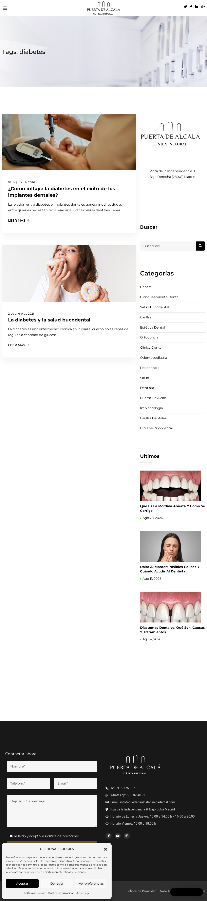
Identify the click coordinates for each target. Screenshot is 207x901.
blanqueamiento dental (159, 297)
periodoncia (149, 368)
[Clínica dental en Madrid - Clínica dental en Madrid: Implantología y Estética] (103, 8)
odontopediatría (153, 358)
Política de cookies (35, 893)
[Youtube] (118, 836)
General (146, 287)
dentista (147, 388)
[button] (106, 849)
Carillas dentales (153, 418)
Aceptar (22, 883)
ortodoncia (149, 337)
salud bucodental (154, 307)
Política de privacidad (61, 893)
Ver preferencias (91, 883)
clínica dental (151, 347)
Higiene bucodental (156, 428)
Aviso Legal (83, 893)
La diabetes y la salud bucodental (49, 320)
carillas (145, 317)
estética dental (152, 327)
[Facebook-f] (109, 836)
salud (144, 378)
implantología (151, 408)
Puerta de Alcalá (153, 398)
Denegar (56, 883)
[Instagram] (127, 836)
